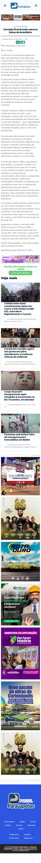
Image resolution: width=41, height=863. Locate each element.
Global (21, 829)
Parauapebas (9, 822)
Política (8, 825)
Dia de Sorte (14, 838)
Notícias (17, 27)
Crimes (33, 822)
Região (24, 27)
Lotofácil (27, 834)
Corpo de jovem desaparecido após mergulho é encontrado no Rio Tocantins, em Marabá (19, 395)
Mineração (32, 825)
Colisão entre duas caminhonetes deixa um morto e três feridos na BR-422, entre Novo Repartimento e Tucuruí (19, 309)
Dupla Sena (14, 834)
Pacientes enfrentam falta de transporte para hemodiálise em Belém (19, 437)
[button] (17, 42)
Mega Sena (28, 838)
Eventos (19, 825)
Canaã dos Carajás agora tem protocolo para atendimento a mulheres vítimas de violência (19, 352)
